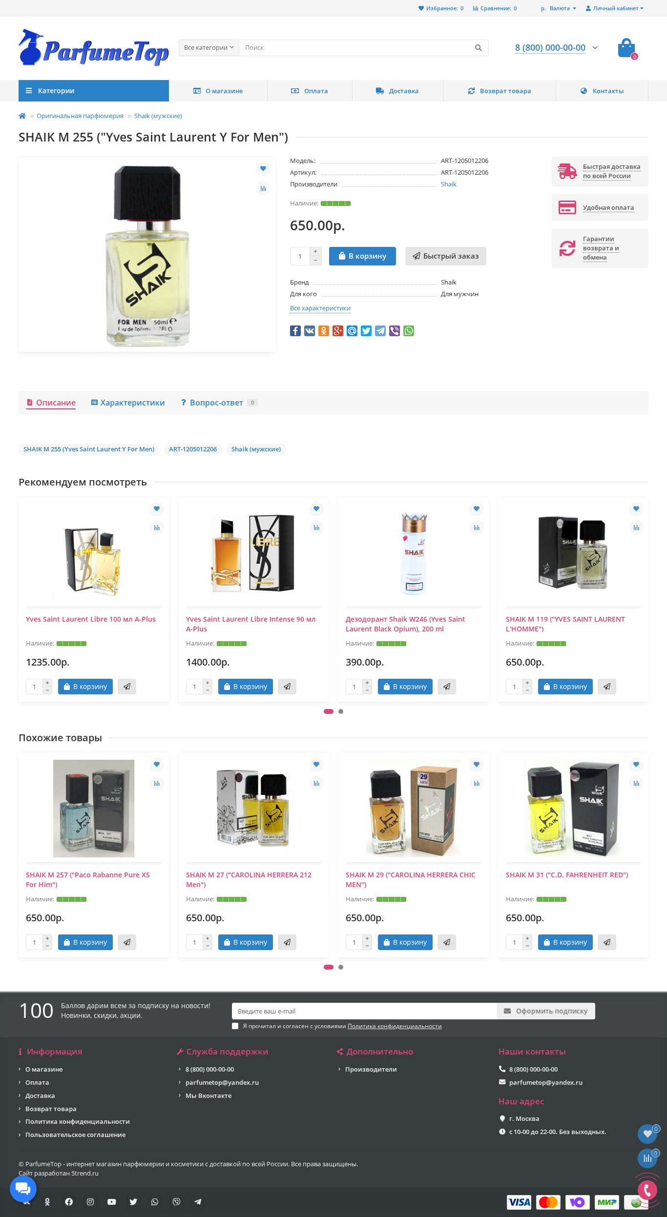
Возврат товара (505, 90)
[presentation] (19, 599)
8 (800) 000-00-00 (210, 1069)
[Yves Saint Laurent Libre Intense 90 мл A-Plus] (254, 553)
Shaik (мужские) (158, 115)
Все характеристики (320, 308)
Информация (55, 1051)
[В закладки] (263, 169)
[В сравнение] (263, 188)
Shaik (449, 184)
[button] (329, 711)
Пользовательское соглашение (75, 1134)
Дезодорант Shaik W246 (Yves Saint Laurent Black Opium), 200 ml (405, 623)
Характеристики (133, 402)
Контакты (608, 90)
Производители (371, 1069)
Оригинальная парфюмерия (80, 115)
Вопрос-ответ (222, 402)
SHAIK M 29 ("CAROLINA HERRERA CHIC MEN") (411, 879)
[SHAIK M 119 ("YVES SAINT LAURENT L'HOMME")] (574, 553)
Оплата (316, 90)
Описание (56, 402)
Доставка (404, 90)
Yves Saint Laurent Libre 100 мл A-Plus (91, 619)
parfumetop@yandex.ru (222, 1082)
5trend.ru (85, 1173)
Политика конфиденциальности (77, 1121)
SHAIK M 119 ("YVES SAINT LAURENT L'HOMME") (565, 623)
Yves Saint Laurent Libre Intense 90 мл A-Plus (251, 623)
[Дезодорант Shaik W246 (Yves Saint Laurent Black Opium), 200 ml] (413, 553)
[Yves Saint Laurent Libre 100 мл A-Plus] (94, 553)
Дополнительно (380, 1051)
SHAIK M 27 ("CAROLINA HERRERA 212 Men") (249, 879)
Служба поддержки (228, 1051)
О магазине (224, 90)
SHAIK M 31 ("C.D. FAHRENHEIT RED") (567, 874)
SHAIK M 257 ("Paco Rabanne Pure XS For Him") (88, 879)
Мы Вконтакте (208, 1095)
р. (555, 8)
